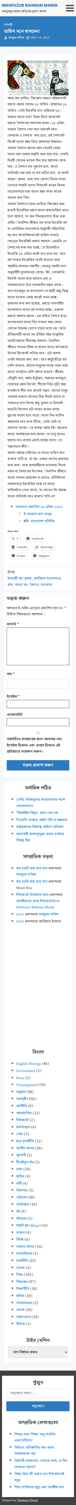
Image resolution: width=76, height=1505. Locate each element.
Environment (25, 1071)
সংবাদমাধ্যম (24, 1303)
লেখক (20, 1268)
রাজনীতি (22, 1261)
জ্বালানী (21, 1155)
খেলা (19, 1134)
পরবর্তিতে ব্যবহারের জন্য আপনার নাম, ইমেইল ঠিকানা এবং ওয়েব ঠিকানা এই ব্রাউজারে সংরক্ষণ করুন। (35, 745)
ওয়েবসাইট (14, 715)
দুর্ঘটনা (20, 1176)
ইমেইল (13, 697)
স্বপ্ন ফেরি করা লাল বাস (31, 868)
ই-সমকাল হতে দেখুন (38, 514)
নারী (19, 1183)
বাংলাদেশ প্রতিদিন (43, 521)
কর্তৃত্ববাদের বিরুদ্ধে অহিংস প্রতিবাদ (39, 827)
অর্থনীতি (21, 1106)
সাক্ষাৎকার (23, 1317)
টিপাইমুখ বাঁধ (25, 1162)
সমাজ (20, 1310)
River (20, 1078)
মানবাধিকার (24, 1254)
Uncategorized (26, 1085)
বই (18, 1211)
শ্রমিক (20, 1296)
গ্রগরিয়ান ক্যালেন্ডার (47, 578)
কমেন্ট (13, 624)
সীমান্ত (20, 1324)
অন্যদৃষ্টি (8, 24)
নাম (11, 674)
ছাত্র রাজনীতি (25, 1141)
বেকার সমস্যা (25, 1247)
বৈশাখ (34, 585)
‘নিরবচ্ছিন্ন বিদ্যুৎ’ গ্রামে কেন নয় (37, 813)
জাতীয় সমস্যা (25, 1148)
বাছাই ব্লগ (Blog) (28, 1226)
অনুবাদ (21, 1092)
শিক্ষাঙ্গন (22, 1282)
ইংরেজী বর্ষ (14, 578)
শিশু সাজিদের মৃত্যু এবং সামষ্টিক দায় (39, 1487)
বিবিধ (20, 1240)
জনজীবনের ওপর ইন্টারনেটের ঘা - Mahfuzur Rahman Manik (38, 904)
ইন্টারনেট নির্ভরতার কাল (32, 895)
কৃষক (28, 578)
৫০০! (20, 914)
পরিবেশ (21, 1197)
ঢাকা (19, 1169)
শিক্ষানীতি (22, 1289)
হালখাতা (46, 585)
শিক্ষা (19, 1275)
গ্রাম (10, 585)
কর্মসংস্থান (23, 1127)
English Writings (28, 1064)
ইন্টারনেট (22, 1120)
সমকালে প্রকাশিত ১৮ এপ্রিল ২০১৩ (39, 507)
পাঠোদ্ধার (22, 1204)
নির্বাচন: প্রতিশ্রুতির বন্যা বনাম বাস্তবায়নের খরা (34, 1451)
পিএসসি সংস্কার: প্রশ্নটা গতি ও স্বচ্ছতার (41, 820)
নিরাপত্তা (21, 1190)
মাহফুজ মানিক (16, 37)
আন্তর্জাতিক (24, 1113)
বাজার (20, 1233)
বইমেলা (21, 1219)
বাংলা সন (21, 585)
